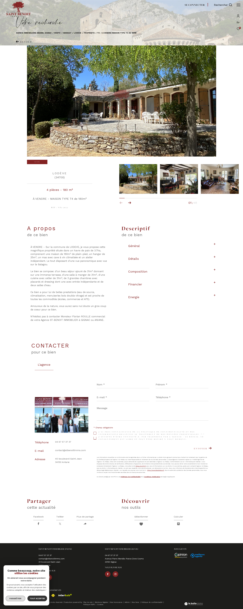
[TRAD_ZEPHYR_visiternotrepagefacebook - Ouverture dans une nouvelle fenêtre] (108, 574)
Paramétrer (16, 598)
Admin (127, 602)
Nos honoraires (116, 602)
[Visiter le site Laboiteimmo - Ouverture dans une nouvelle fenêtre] (193, 604)
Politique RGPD (89, 604)
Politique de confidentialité (152, 602)
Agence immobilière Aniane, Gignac (34, 33)
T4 (98, 33)
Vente (57, 33)
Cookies (100, 604)
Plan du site (88, 602)
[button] (129, 203)
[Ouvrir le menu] (238, 5)
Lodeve (77, 33)
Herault (67, 33)
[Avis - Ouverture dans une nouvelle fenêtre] (179, 555)
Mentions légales (102, 602)
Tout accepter (37, 598)
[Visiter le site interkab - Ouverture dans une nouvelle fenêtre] (64, 595)
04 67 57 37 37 (63, 442)
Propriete (89, 33)
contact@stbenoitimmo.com (70, 450)
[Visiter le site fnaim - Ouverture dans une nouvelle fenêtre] (52, 595)
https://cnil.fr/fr (141, 466)
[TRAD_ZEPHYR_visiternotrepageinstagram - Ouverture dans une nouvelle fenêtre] (115, 574)
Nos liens (136, 602)
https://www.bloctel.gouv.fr (155, 470)
